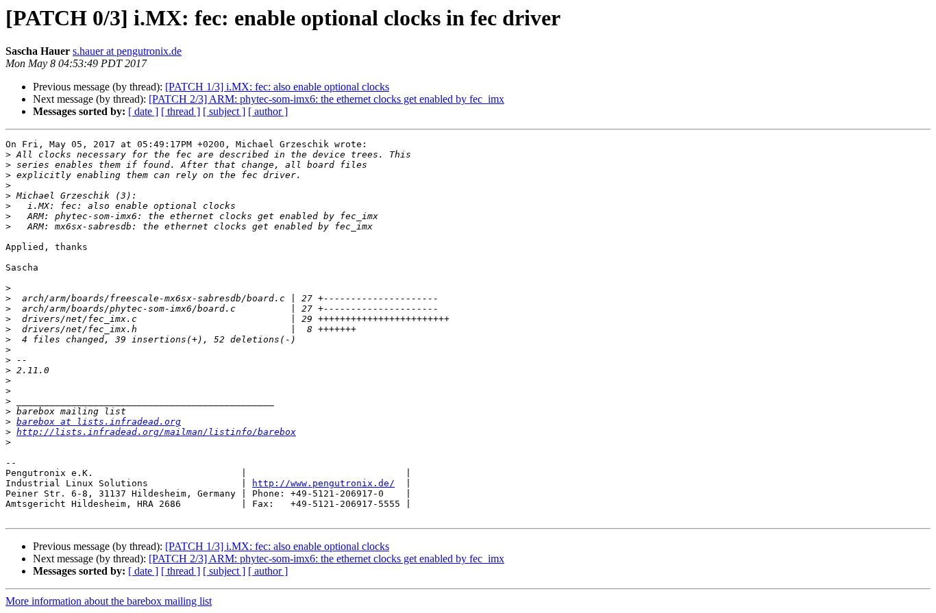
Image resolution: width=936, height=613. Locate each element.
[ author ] (268, 111)
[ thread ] (180, 111)
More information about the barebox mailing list (108, 601)
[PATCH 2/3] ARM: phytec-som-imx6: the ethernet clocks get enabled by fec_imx (326, 99)
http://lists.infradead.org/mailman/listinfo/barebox (156, 432)
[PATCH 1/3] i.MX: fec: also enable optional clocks (277, 86)
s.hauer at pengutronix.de (127, 51)
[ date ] (143, 111)
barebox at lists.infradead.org (98, 421)
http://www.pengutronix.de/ (323, 483)
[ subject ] (224, 111)
